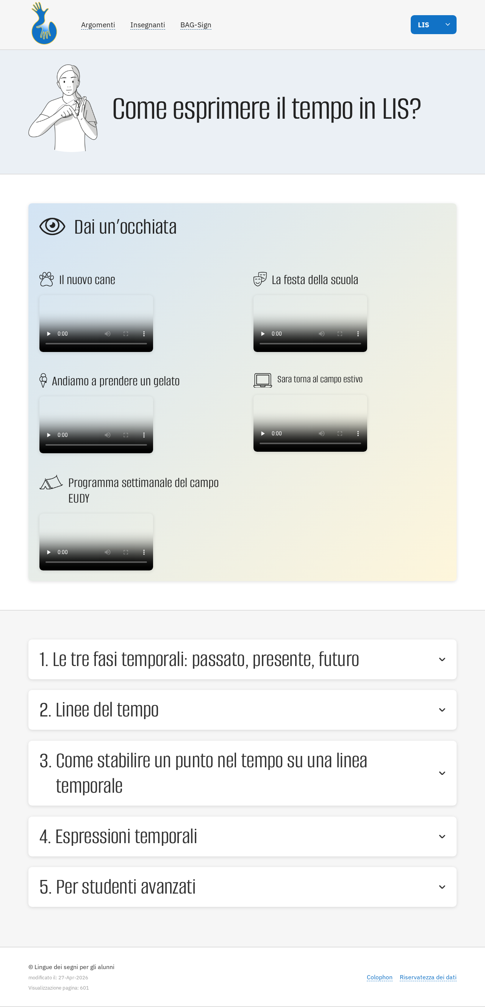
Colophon (380, 977)
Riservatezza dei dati (428, 977)
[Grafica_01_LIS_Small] (39, 163)
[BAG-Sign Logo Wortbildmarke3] (46, 24)
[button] (434, 24)
